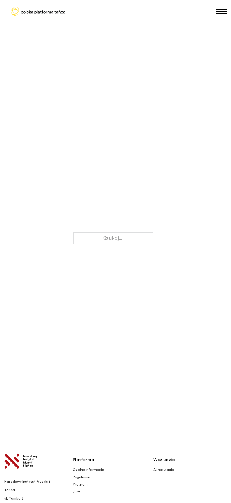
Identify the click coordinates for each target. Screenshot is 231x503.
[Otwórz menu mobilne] (221, 11)
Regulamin (81, 477)
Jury (76, 491)
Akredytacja (163, 469)
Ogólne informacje (88, 469)
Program (80, 484)
